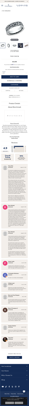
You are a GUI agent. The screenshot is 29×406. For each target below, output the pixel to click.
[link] (17, 5)
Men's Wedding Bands (6, 10)
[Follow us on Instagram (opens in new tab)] (15, 386)
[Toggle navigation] (2, 5)
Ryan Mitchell (11, 205)
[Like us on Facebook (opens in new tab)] (9, 386)
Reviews (14, 143)
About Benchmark (14, 107)
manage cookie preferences (13, 399)
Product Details (14, 103)
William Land (11, 283)
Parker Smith (11, 261)
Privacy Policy (13, 393)
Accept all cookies (19, 402)
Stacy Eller (10, 166)
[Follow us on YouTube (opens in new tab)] (2, 386)
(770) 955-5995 (14, 51)
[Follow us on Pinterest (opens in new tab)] (19, 386)
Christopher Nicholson (13, 273)
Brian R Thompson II (13, 308)
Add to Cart (14, 77)
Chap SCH (10, 337)
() (25, 146)
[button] (23, 5)
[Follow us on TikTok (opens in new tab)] (6, 386)
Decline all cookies (10, 402)
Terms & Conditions (20, 393)
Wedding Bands (14, 138)
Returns (21, 90)
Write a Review (14, 357)
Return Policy (7, 393)
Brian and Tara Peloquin (13, 295)
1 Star (12, 151)
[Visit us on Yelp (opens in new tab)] (12, 386)
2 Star (12, 150)
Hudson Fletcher (12, 325)
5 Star (12, 146)
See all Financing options (14, 67)
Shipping (8, 90)
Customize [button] (14, 84)
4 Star (12, 147)
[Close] (27, 1)
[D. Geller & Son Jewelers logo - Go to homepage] (8, 5)
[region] (14, 28)
